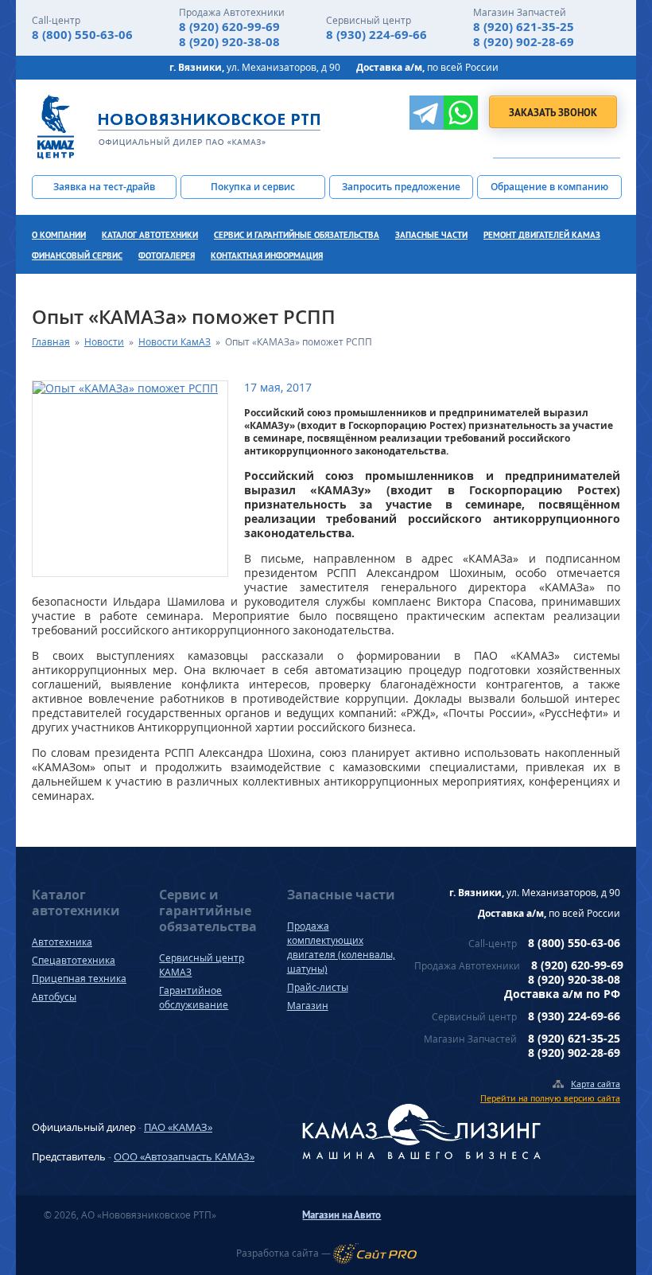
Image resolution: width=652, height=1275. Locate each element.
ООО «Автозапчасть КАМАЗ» (184, 1156)
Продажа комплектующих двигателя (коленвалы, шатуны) (341, 947)
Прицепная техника (79, 978)
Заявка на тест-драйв (104, 186)
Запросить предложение (401, 186)
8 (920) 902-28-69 (523, 41)
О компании (59, 234)
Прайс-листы (317, 987)
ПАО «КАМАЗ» (178, 1127)
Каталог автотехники (150, 234)
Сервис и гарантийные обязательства (296, 234)
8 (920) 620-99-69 (229, 26)
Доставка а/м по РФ (562, 993)
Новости (104, 342)
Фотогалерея (166, 255)
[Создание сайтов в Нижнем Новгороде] (375, 1253)
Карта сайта (595, 1084)
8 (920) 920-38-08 (229, 41)
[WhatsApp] (461, 113)
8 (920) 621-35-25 (523, 26)
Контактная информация (267, 255)
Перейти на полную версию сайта (550, 1098)
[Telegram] (426, 113)
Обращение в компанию (549, 186)
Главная (51, 342)
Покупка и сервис (253, 186)
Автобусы (54, 997)
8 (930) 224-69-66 (376, 34)
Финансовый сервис (77, 255)
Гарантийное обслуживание (193, 998)
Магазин (307, 1005)
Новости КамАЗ (174, 342)
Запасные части (431, 234)
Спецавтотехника (73, 960)
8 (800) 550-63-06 (82, 34)
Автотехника (62, 942)
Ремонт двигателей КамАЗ (541, 234)
